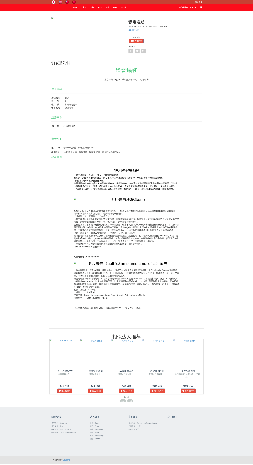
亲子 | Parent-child (97, 429)
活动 (107, 7)
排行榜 (123, 7)
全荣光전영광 (188, 371)
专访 (100, 7)
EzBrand (66, 459)
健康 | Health (95, 438)
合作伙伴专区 (133, 429)
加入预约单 (137, 40)
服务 (115, 7)
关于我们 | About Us (59, 423)
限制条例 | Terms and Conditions (63, 432)
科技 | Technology (97, 435)
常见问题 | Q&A (57, 426)
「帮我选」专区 (134, 426)
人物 (92, 7)
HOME (76, 7)
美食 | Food (94, 432)
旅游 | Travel (94, 423)
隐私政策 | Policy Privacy (61, 429)
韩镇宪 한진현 (96, 371)
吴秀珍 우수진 (127, 371)
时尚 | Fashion (95, 426)
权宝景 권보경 (157, 371)
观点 (84, 7)
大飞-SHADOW (64, 371)
